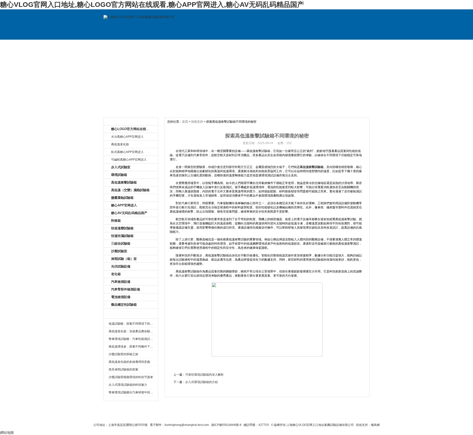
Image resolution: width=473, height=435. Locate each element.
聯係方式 (320, 45)
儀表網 (375, 425)
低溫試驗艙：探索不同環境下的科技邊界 (135, 323)
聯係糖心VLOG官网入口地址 (224, 416)
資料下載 (253, 45)
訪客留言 (353, 45)
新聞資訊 (220, 45)
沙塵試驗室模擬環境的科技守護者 (131, 377)
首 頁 (120, 45)
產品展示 (187, 45)
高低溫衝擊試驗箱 (311, 167)
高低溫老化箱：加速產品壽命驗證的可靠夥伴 (138, 331)
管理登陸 (313, 416)
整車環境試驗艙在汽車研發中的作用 (132, 392)
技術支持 (286, 45)
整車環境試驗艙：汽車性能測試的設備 (134, 339)
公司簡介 (153, 45)
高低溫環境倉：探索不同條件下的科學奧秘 (137, 346)
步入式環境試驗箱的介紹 (201, 382)
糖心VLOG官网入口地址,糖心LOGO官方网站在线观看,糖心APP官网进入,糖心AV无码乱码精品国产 (152, 4)
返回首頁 (294, 416)
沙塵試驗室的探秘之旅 (123, 354)
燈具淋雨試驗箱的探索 (123, 369)
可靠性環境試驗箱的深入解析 (204, 374)
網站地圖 (275, 416)
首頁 (185, 121)
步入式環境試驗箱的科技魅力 (128, 384)
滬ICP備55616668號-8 (226, 425)
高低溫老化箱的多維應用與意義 (129, 362)
